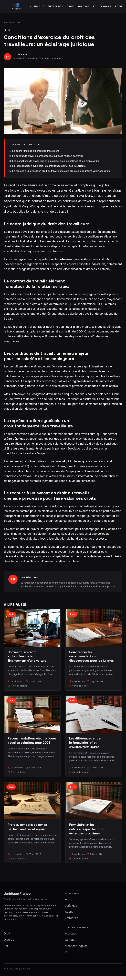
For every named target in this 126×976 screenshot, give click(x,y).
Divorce (84, 6)
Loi (95, 6)
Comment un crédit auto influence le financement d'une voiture (27, 656)
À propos (110, 586)
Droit (71, 6)
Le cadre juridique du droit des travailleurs (35, 150)
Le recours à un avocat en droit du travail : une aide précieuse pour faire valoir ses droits (61, 171)
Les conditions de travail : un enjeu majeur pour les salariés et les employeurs (55, 161)
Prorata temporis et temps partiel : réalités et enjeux (27, 827)
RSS (67, 952)
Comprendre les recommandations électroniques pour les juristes (91, 656)
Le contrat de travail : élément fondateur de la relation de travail (47, 155)
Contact (70, 939)
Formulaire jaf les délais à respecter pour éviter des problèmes (86, 829)
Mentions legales (76, 946)
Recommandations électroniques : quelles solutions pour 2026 (32, 740)
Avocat (106, 6)
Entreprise (55, 6)
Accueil (8, 22)
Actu (118, 6)
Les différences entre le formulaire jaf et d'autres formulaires (85, 742)
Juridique (37, 6)
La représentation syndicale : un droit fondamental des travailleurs (49, 165)
